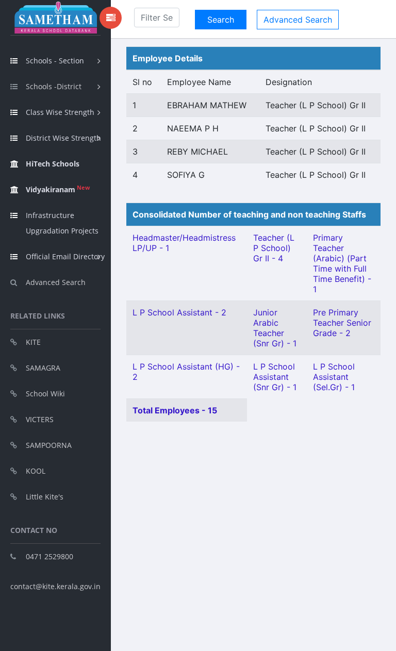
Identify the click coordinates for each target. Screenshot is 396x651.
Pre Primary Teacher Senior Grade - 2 (342, 322)
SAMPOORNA (49, 445)
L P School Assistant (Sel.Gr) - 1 (334, 376)
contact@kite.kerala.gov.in (55, 586)
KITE (33, 342)
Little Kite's (44, 497)
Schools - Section (55, 60)
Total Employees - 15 (175, 410)
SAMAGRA (43, 368)
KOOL (35, 471)
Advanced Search (56, 282)
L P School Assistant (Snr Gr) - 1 (274, 376)
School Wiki (45, 393)
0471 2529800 (49, 556)
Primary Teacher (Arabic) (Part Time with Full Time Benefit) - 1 (342, 263)
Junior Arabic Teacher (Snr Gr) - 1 (274, 327)
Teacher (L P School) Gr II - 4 (273, 247)
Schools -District (53, 86)
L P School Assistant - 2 (179, 312)
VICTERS (40, 419)
